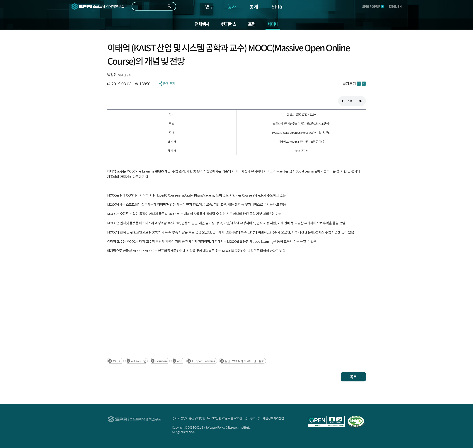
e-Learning (138, 361)
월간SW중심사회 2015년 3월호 (244, 361)
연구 (209, 6)
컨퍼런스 (228, 24)
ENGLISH (395, 6)
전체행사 (202, 24)
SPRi (277, 6)
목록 (353, 376)
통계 (253, 6)
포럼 (251, 24)
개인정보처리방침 (273, 418)
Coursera (161, 361)
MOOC (117, 361)
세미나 (273, 24)
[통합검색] (169, 6)
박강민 (112, 74)
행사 (231, 6)
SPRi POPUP (372, 6)
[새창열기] (326, 421)
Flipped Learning (203, 361)
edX (179, 361)
